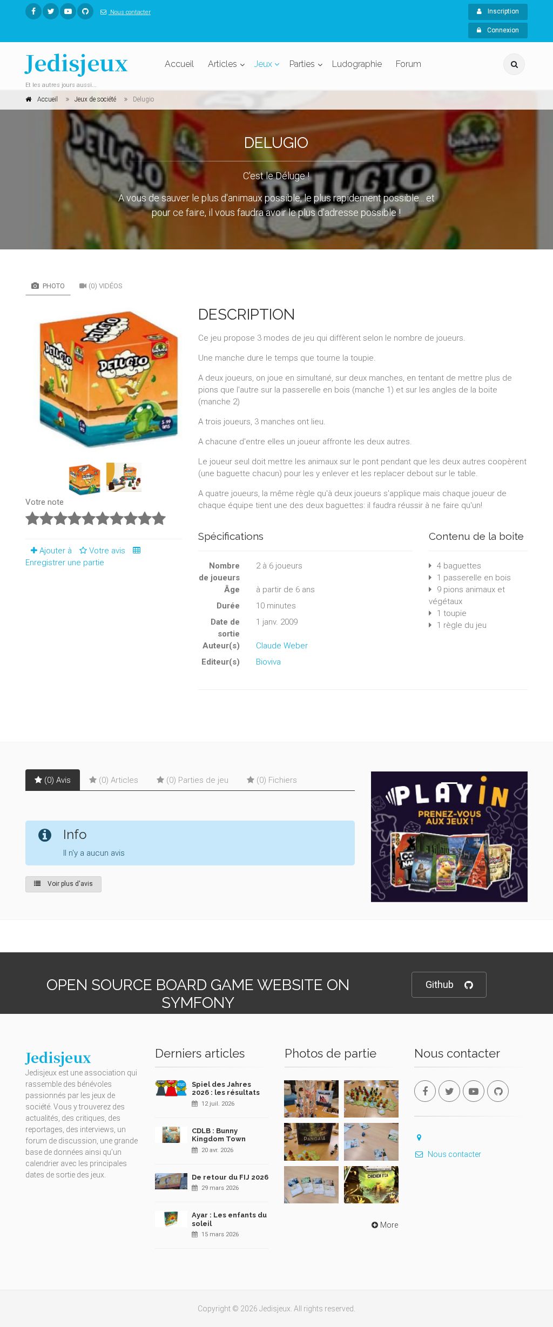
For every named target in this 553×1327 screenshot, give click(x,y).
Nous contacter (130, 12)
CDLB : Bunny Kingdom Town (219, 1135)
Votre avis (108, 551)
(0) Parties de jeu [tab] (197, 780)
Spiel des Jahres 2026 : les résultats (226, 1088)
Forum (408, 64)
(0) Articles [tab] (118, 780)
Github (440, 984)
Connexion (502, 30)
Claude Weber (282, 646)
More (389, 1225)
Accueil (179, 64)
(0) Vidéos (106, 286)
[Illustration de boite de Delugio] (103, 377)
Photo (53, 286)
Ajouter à (55, 551)
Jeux (263, 64)
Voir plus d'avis (69, 884)
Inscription (502, 11)
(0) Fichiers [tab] (277, 780)
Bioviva (268, 662)
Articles (222, 64)
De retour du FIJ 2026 (230, 1177)
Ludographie (357, 64)
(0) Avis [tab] (57, 780)
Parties (302, 64)
